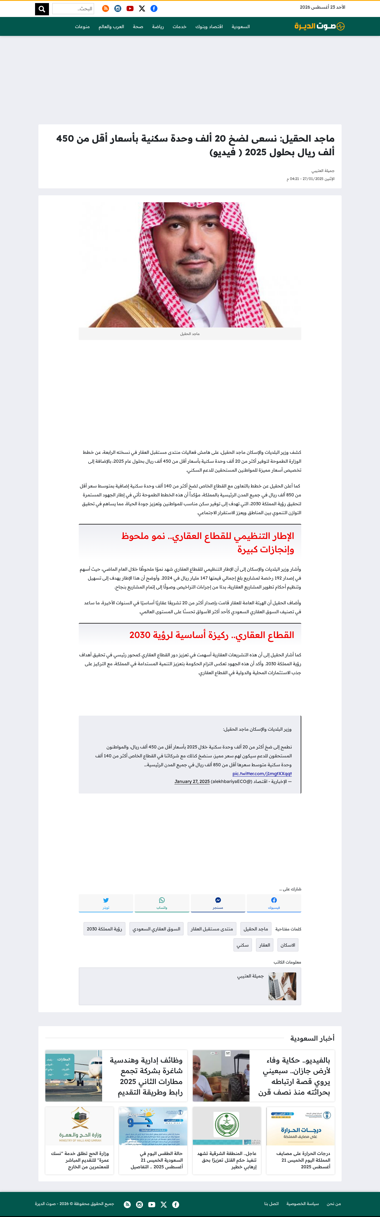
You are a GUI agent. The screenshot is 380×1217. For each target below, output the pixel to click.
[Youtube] (129, 7)
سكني (243, 945)
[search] (42, 9)
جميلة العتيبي (323, 170)
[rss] (104, 7)
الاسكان (288, 945)
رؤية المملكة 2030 (104, 929)
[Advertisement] (190, 78)
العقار (264, 945)
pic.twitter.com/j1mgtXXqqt (262, 773)
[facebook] (153, 7)
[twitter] (141, 7)
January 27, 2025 (192, 781)
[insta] (116, 7)
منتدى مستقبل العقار (212, 929)
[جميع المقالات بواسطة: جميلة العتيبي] (282, 986)
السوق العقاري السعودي (156, 929)
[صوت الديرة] (320, 26)
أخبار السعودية (312, 1038)
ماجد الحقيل (256, 929)
